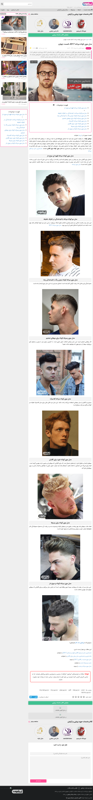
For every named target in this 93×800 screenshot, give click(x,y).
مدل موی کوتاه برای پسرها (79, 126)
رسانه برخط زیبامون (72, 794)
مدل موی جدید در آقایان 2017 (82, 659)
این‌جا (80, 135)
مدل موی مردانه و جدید (84, 666)
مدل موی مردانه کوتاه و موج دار (77, 129)
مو (87, 40)
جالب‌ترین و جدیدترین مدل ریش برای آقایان (79, 656)
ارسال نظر (38, 781)
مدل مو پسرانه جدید (85, 663)
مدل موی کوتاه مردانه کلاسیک (78, 121)
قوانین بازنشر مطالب (72, 788)
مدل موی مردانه (76, 164)
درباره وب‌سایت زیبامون (86, 788)
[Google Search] (2, 4)
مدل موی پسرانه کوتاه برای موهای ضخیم (74, 118)
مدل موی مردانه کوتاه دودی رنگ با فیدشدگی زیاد (72, 116)
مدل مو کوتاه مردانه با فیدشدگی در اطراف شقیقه (72, 113)
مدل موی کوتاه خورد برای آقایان (77, 124)
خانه (90, 40)
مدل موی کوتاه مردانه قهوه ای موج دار (75, 108)
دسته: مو (88, 48)
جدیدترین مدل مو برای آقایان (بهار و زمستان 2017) (77, 653)
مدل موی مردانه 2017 (55, 225)
